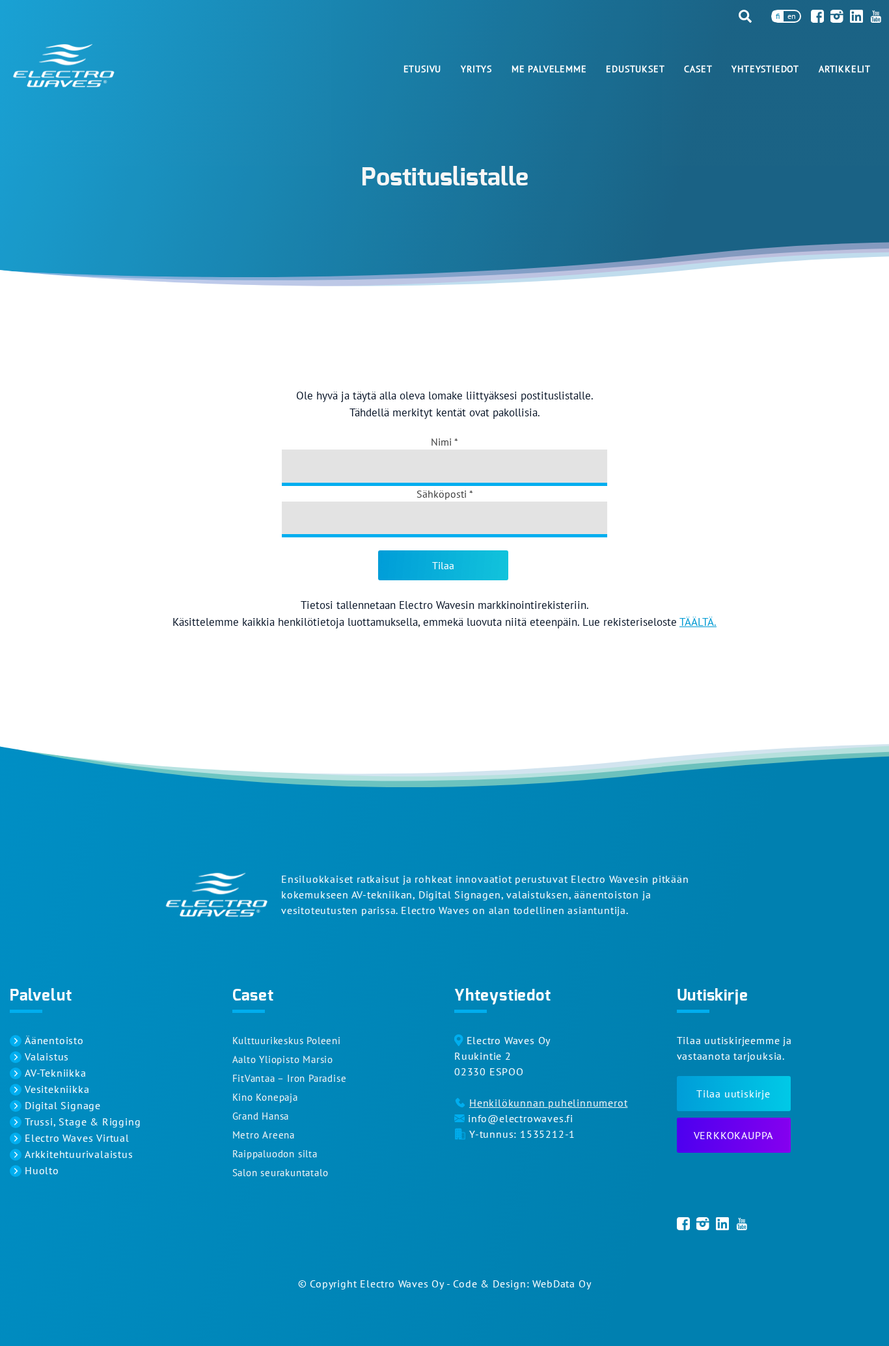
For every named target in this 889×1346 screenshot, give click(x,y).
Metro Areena (263, 1135)
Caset (698, 69)
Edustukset (635, 69)
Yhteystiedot (765, 69)
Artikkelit (845, 69)
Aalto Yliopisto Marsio (283, 1059)
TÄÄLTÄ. (698, 622)
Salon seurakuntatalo (280, 1172)
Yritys (476, 69)
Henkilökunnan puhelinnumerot (548, 1102)
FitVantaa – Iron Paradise (289, 1078)
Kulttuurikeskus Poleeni (286, 1040)
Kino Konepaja (265, 1097)
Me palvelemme (549, 69)
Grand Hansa (261, 1116)
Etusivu (422, 69)
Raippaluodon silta (275, 1154)
